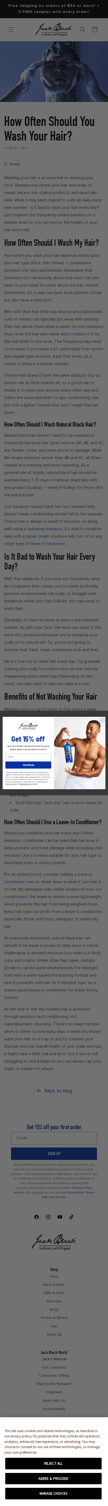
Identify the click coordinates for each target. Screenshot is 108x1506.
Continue (28, 765)
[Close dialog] (102, 720)
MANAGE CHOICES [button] (53, 1493)
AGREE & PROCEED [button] (53, 1478)
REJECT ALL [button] (53, 1463)
